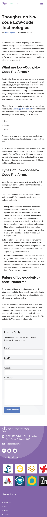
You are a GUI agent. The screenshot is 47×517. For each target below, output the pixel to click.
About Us (7, 502)
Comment (8, 378)
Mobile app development (22, 109)
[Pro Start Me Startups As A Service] (10, 3)
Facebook (4, 451)
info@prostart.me (13, 444)
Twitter (9, 451)
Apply (6, 510)
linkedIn (15, 451)
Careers (7, 514)
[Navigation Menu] (42, 3)
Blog (5, 506)
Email (7, 358)
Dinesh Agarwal (10, 32)
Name (7, 348)
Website (7, 368)
